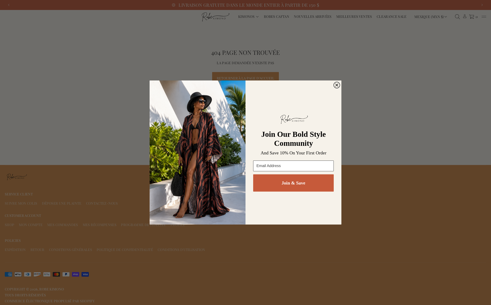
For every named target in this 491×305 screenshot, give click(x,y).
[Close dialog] (337, 85)
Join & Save (293, 182)
